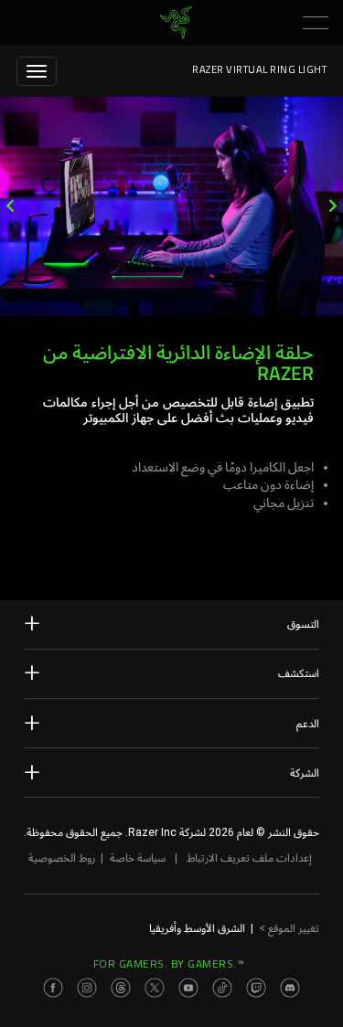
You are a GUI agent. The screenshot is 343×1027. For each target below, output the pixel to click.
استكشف (298, 673)
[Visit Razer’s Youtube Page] (188, 988)
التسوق (303, 624)
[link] (175, 23)
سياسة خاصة (138, 858)
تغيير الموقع (289, 928)
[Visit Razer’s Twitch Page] (256, 988)
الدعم (307, 723)
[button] (315, 23)
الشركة (304, 773)
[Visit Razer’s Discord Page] (289, 988)
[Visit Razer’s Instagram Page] (86, 988)
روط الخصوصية (61, 858)
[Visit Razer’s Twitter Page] (154, 988)
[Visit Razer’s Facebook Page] (53, 988)
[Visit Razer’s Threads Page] (120, 988)
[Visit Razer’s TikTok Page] (222, 988)
